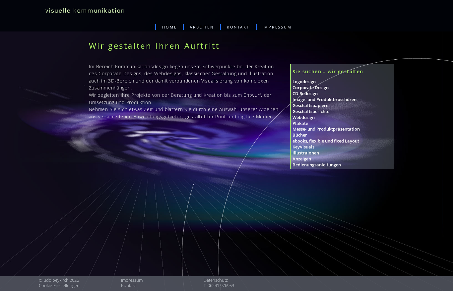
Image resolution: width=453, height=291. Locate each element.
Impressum (132, 280)
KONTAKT (238, 27)
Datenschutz (216, 280)
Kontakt (128, 285)
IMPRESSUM (277, 27)
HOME (169, 27)
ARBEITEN (202, 27)
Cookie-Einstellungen (59, 285)
